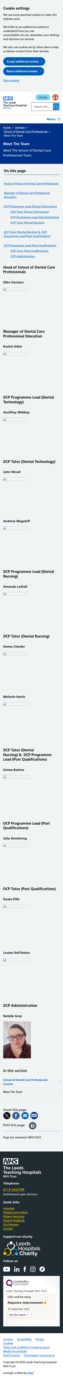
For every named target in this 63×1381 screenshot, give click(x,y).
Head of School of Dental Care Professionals (31, 183)
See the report (17, 1314)
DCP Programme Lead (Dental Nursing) (35, 217)
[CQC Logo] (17, 1286)
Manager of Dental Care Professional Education (27, 195)
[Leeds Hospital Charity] (27, 1248)
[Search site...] (42, 107)
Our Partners (11, 1224)
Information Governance (39, 1355)
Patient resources (13, 1216)
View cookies (11, 80)
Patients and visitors (15, 1212)
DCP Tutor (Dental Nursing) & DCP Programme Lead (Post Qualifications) (27, 234)
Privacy (40, 1339)
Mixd (31, 1373)
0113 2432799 (13, 1190)
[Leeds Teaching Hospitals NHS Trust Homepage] (15, 102)
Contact (8, 1228)
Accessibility (24, 1339)
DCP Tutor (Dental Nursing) (27, 222)
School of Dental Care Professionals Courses (25, 1082)
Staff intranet (11, 1355)
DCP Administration (23, 256)
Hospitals (8, 1208)
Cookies (8, 1343)
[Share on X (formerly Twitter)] (7, 1115)
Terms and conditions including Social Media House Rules (26, 1349)
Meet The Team (12, 1092)
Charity (42, 97)
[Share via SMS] (34, 1115)
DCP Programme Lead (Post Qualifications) (30, 245)
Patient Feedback (14, 1220)
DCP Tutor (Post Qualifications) (29, 251)
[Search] (56, 106)
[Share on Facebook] (16, 1115)
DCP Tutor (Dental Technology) (30, 212)
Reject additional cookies (22, 71)
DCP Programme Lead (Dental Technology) (30, 206)
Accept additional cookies (23, 61)
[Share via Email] (25, 1115)
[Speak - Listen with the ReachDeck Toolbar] (55, 97)
